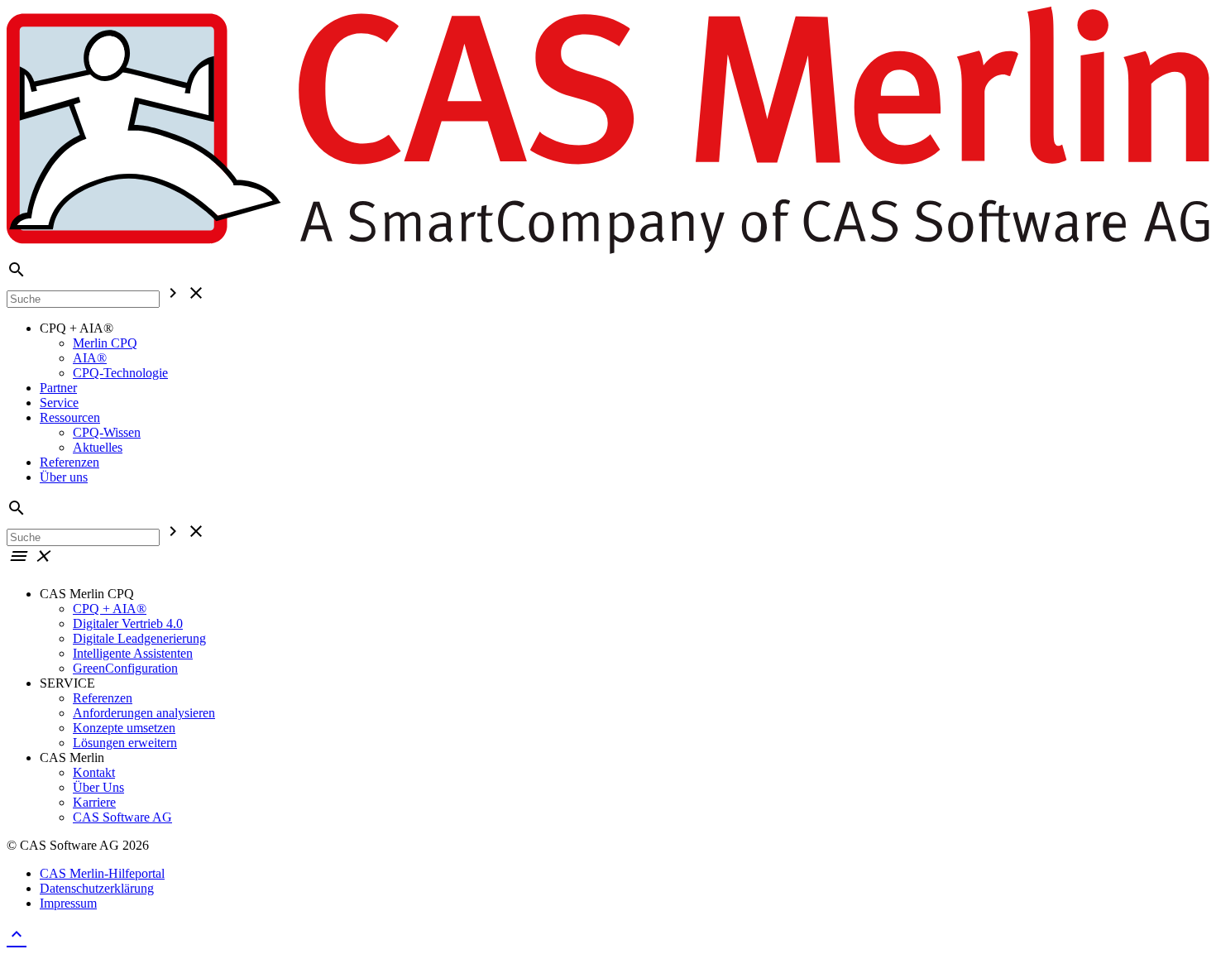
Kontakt (94, 772)
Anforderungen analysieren (144, 713)
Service (59, 403)
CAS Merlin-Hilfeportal (102, 873)
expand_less (16, 934)
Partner (58, 388)
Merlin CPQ (105, 343)
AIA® (90, 358)
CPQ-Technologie (120, 373)
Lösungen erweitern (125, 743)
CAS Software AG (122, 817)
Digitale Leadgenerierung (139, 638)
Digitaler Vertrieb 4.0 (128, 623)
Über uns (64, 477)
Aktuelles (97, 447)
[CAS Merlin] (608, 252)
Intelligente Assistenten (133, 653)
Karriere (94, 802)
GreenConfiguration (125, 668)
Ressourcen (70, 417)
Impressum (68, 903)
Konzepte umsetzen (124, 728)
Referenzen (69, 462)
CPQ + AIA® (109, 609)
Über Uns (98, 787)
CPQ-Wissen (107, 432)
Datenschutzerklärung (97, 888)
